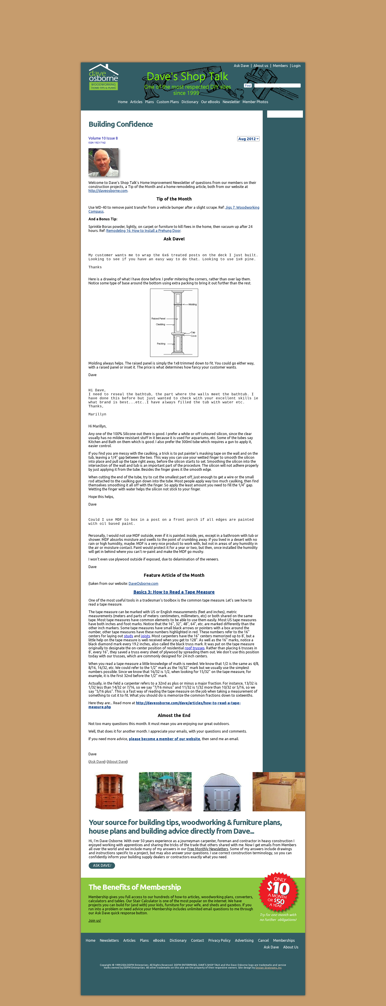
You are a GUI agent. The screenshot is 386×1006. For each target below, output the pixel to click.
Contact (197, 940)
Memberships (284, 940)
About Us (290, 947)
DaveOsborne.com (143, 583)
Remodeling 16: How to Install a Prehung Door (143, 231)
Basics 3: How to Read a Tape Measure (174, 591)
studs (128, 636)
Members (280, 66)
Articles (136, 102)
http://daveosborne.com (108, 191)
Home (123, 102)
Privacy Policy (219, 940)
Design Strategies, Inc (268, 967)
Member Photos (255, 102)
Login (296, 66)
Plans (149, 102)
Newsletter (231, 102)
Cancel (263, 940)
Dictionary (190, 102)
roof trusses (195, 648)
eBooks (159, 940)
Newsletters (109, 940)
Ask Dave (241, 66)
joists (145, 636)
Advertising (244, 940)
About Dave (117, 762)
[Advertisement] (193, 31)
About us (261, 66)
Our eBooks (210, 102)
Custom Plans (168, 102)
